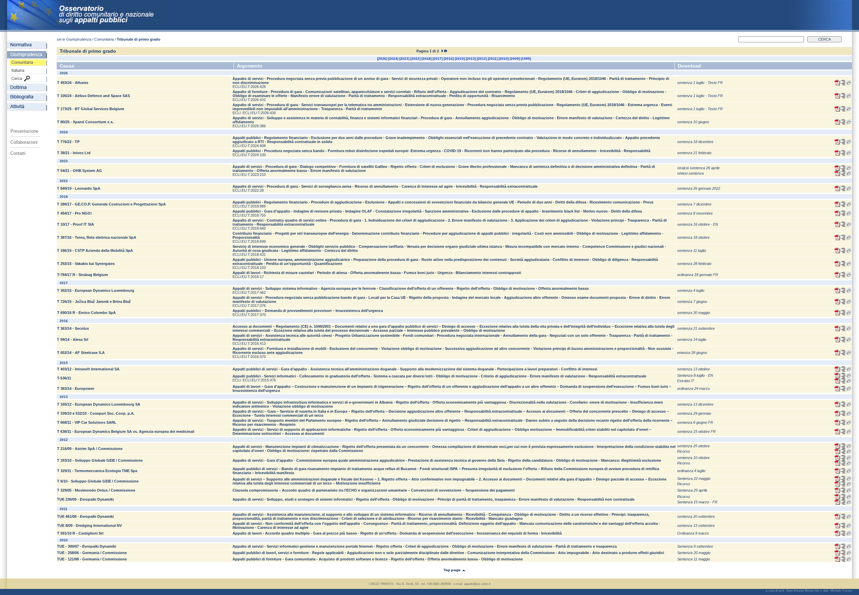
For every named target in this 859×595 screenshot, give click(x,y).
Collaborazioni (24, 142)
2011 (493, 58)
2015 (460, 58)
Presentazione (24, 131)
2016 (449, 58)
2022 (415, 58)
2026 (382, 58)
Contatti (18, 153)
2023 (404, 58)
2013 (471, 58)
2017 (438, 58)
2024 (393, 58)
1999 (526, 58)
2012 (482, 58)
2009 (515, 58)
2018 (426, 58)
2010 (504, 58)
